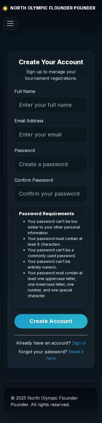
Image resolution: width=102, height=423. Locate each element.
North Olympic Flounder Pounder (52, 8)
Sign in (79, 343)
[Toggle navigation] (10, 23)
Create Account (51, 321)
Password (24, 150)
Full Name (24, 91)
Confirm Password (33, 180)
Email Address (29, 120)
